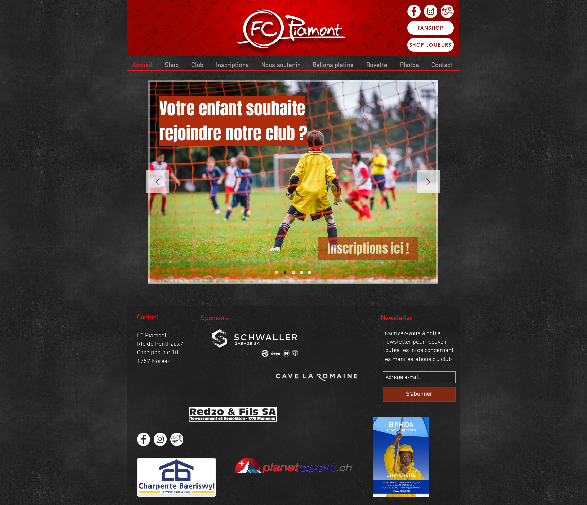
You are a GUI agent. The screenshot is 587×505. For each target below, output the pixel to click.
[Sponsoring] (301, 272)
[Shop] (293, 272)
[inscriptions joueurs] (276, 272)
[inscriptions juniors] (285, 272)
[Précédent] (157, 182)
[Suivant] (428, 182)
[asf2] (447, 11)
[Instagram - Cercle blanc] (430, 11)
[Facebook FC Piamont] (414, 11)
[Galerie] (309, 272)
